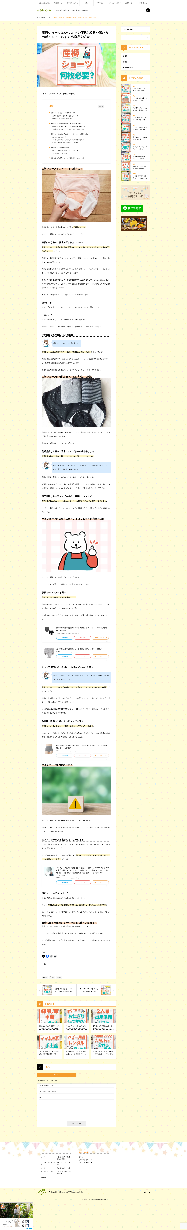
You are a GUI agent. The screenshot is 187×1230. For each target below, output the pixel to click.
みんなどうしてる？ (115, 3)
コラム (86, 3)
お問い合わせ (143, 3)
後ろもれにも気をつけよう (60, 153)
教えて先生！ (101, 3)
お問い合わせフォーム (85, 1160)
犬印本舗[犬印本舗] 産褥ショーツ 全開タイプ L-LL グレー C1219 (79, 649)
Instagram (44, 1177)
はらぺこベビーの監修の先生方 (64, 1172)
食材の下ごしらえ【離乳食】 (64, 1163)
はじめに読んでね (44, 3)
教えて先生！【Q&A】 (64, 1168)
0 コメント (56, 1074)
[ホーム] (37, 17)
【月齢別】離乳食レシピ (48, 1163)
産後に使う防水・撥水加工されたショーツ (65, 116)
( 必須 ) (47, 1085)
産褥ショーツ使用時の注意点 (60, 147)
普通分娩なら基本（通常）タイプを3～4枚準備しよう (68, 126)
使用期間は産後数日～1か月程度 (62, 118)
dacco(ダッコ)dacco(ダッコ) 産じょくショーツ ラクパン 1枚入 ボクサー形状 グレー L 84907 (81, 747)
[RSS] (149, 1192)
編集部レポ (128, 3)
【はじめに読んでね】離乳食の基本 (64, 1158)
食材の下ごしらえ (72, 3)
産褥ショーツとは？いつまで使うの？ (63, 113)
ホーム (43, 1157)
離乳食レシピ (58, 3)
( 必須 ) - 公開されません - (48, 1091)
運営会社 (81, 1157)
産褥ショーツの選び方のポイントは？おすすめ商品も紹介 (70, 134)
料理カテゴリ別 (128, 67)
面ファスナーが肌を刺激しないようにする (65, 150)
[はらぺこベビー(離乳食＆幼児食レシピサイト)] (44, 10)
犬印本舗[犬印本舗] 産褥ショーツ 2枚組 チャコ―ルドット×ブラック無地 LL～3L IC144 (81, 629)
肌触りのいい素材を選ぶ (59, 137)
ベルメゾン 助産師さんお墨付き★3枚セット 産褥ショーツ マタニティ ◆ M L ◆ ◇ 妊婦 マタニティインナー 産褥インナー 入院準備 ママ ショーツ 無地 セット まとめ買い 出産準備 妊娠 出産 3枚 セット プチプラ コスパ (82, 870)
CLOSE (101, 106)
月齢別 (125, 56)
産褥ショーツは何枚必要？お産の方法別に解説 (66, 123)
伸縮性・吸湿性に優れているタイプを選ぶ (65, 142)
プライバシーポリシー (85, 1162)
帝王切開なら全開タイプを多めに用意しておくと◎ (68, 129)
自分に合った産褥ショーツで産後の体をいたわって (67, 158)
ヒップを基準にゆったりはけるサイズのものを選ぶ (68, 140)
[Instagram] (145, 1192)
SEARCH (148, 10)
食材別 (125, 62)
